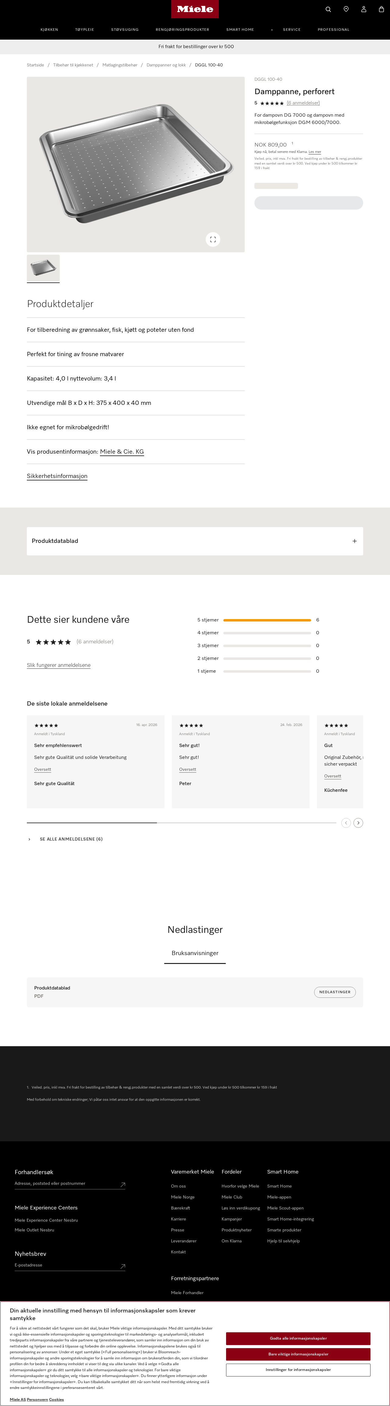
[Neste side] (358, 823)
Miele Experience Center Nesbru (46, 1220)
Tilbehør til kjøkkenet (73, 65)
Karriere (178, 1219)
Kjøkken (49, 30)
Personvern (37, 1400)
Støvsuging (125, 30)
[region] (136, 164)
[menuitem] (53, 29)
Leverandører (184, 1241)
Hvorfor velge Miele (240, 1186)
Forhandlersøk (34, 1172)
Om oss (178, 1186)
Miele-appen (279, 1197)
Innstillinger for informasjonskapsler (298, 1370)
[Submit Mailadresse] (122, 1266)
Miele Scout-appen (285, 1208)
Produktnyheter (237, 1230)
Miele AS (18, 1400)
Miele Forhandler (187, 1293)
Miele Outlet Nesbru (34, 1230)
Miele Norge (183, 1197)
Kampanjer (232, 1219)
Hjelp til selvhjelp (283, 1241)
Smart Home (240, 30)
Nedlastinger (335, 992)
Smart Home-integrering (290, 1219)
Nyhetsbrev (30, 1254)
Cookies (56, 1400)
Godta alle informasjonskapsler (298, 1338)
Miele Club (232, 1197)
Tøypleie (84, 30)
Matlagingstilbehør (119, 65)
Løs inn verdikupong (241, 1208)
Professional (333, 30)
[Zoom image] (213, 239)
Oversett (42, 769)
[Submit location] (122, 1184)
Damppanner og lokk (166, 65)
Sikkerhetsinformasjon (57, 476)
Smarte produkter (284, 1230)
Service (292, 30)
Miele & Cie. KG (122, 452)
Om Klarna (232, 1241)
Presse (177, 1230)
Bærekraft (180, 1208)
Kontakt (178, 1252)
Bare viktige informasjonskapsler (298, 1354)
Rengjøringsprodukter (182, 30)
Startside (35, 65)
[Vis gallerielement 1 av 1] (43, 269)
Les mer (315, 152)
